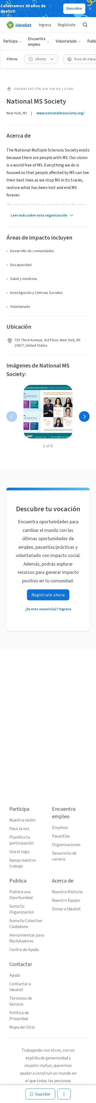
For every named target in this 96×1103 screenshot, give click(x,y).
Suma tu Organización (21, 909)
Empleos (60, 828)
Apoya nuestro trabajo (22, 863)
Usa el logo (19, 852)
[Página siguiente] (84, 416)
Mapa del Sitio (22, 1027)
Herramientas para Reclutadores (26, 938)
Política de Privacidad (19, 1016)
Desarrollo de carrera (64, 856)
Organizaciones (66, 845)
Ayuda (14, 975)
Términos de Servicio (20, 1001)
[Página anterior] (11, 416)
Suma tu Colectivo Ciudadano (25, 924)
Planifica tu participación (21, 840)
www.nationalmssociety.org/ (60, 113)
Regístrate (66, 25)
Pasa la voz (19, 829)
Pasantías (61, 836)
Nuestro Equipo (66, 900)
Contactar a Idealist (20, 987)
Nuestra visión (22, 820)
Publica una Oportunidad (21, 895)
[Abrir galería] (48, 411)
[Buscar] (85, 25)
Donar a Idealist (66, 909)
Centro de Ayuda (24, 950)
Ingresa (45, 25)
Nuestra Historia (67, 892)
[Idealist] (18, 25)
